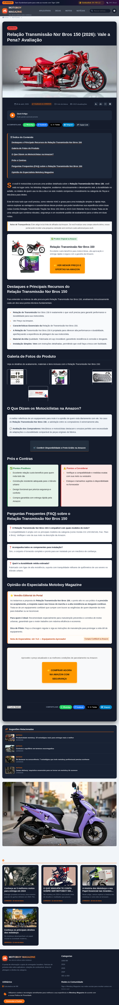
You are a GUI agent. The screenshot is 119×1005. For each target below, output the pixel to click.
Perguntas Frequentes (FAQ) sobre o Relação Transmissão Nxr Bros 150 (47, 166)
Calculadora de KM (11, 986)
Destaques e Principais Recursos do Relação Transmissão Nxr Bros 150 (47, 142)
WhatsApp (30, 125)
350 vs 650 (65, 976)
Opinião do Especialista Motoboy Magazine (33, 172)
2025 (63, 968)
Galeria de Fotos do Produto (25, 148)
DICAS (58, 11)
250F (63, 972)
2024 (63, 964)
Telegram (69, 125)
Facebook (43, 125)
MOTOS (68, 11)
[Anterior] (5, 814)
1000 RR (64, 961)
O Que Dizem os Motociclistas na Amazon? (33, 154)
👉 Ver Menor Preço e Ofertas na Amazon (67, 267)
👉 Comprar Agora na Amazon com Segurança (59, 674)
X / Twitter (56, 125)
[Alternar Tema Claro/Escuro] (114, 10)
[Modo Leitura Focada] (105, 104)
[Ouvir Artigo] (12, 115)
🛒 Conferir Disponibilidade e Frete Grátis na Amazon (59, 448)
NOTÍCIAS (81, 11)
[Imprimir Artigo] (110, 104)
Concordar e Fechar (14, 1001)
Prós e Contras (19, 160)
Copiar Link (84, 125)
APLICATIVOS (45, 11)
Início (6, 17)
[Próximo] (113, 814)
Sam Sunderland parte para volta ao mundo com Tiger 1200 (37, 3)
